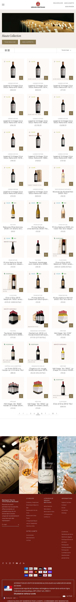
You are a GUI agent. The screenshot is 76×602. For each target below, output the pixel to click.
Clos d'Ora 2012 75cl (63, 404)
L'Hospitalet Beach (31, 521)
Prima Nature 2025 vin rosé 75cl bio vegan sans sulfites (63, 227)
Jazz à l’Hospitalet (31, 523)
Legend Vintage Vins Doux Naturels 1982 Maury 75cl (38, 157)
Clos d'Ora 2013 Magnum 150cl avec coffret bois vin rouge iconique (13, 298)
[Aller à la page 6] (56, 413)
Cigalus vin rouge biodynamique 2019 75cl (38, 369)
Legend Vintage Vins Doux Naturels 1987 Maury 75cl (63, 157)
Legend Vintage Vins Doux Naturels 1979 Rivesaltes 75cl (13, 121)
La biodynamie (48, 514)
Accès (63, 508)
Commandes (30, 535)
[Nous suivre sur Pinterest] (13, 563)
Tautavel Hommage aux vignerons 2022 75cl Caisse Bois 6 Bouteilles (13, 334)
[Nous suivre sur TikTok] (20, 563)
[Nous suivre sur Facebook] (3, 563)
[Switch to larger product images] (6, 50)
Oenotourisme (30, 526)
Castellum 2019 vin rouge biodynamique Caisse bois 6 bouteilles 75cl (38, 334)
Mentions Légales (67, 537)
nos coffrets (27, 42)
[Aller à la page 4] (19, 413)
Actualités (65, 510)
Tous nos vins (10, 42)
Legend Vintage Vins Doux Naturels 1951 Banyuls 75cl (38, 192)
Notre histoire (48, 506)
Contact (64, 505)
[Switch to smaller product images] (9, 50)
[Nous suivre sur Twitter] (6, 563)
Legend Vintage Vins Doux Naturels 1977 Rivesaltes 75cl (63, 86)
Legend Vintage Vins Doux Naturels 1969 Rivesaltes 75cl (13, 86)
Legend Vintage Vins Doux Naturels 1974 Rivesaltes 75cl (38, 86)
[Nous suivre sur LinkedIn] (24, 563)
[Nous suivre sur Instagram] (10, 563)
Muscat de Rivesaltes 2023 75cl (63, 192)
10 (53, 413)
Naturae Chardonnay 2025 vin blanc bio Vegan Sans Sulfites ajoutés (13, 227)
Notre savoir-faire (49, 511)
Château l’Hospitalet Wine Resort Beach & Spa (32, 505)
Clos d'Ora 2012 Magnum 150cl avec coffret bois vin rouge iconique (63, 263)
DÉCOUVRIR (9, 467)
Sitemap (64, 513)
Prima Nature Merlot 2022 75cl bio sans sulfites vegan (63, 298)
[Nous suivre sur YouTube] (17, 563)
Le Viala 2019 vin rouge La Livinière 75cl (13, 369)
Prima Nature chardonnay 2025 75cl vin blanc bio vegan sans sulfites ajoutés (37, 227)
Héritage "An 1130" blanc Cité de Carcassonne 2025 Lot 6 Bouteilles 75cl (63, 334)
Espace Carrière (66, 502)
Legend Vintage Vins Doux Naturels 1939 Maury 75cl (63, 121)
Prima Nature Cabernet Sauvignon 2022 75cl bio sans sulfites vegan (38, 298)
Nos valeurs (47, 509)
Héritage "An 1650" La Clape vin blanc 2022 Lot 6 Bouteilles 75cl (38, 404)
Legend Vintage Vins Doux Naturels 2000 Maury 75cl (13, 192)
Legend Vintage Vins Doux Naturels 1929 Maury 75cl (38, 121)
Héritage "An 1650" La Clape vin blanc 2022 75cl (63, 369)
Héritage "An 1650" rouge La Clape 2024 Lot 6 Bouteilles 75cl (13, 404)
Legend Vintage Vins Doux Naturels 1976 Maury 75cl (13, 157)
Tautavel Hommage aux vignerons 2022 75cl (38, 263)
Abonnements (30, 538)
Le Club (28, 540)
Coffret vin (47, 517)
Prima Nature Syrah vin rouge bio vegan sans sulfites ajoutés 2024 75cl (13, 263)
